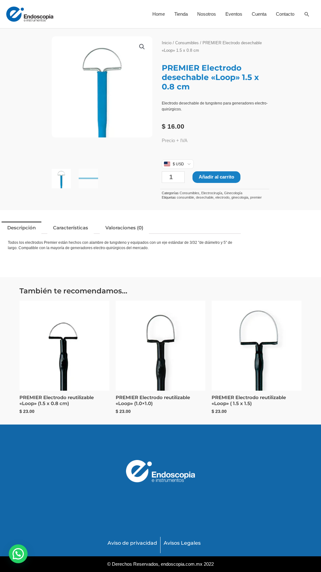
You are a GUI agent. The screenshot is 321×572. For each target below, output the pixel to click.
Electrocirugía (211, 193)
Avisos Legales (182, 543)
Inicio (166, 42)
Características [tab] (70, 228)
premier (256, 197)
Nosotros (206, 14)
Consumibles (187, 42)
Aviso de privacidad (132, 543)
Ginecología (233, 193)
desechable (204, 197)
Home (158, 14)
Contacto (285, 14)
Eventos (233, 14)
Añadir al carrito (216, 176)
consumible (185, 197)
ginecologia (239, 197)
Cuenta (259, 14)
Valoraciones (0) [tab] (124, 228)
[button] (307, 14)
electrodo (222, 197)
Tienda (181, 14)
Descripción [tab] (21, 228)
